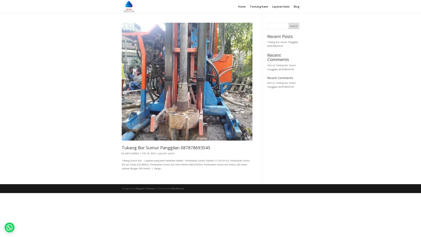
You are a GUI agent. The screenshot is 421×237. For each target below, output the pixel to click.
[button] (9, 227)
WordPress (177, 188)
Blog (296, 6)
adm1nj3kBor (132, 153)
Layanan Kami (280, 6)
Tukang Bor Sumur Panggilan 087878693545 (166, 148)
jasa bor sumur (166, 153)
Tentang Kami (259, 6)
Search (293, 26)
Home (242, 6)
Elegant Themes (145, 188)
